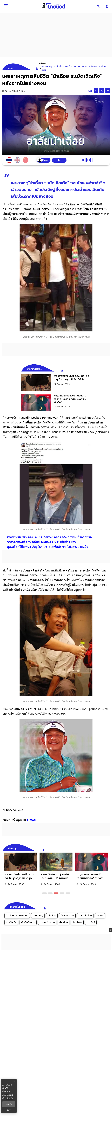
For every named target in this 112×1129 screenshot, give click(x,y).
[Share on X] (101, 90)
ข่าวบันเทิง (11, 922)
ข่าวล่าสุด (77, 922)
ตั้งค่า (8, 1110)
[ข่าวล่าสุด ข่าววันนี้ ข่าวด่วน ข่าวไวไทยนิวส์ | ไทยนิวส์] (53, 5)
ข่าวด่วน (63, 922)
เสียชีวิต (52, 915)
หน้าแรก (42, 63)
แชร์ (90, 90)
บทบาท (100, 915)
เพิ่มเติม (9, 1098)
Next (108, 848)
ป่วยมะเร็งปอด (47, 922)
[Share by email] (107, 90)
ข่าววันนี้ (91, 922)
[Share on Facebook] (96, 90)
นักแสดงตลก (67, 915)
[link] (56, 382)
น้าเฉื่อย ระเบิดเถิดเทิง (17, 915)
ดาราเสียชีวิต (85, 915)
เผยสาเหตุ (38, 915)
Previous (103, 848)
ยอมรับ (9, 1104)
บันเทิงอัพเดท (28, 922)
